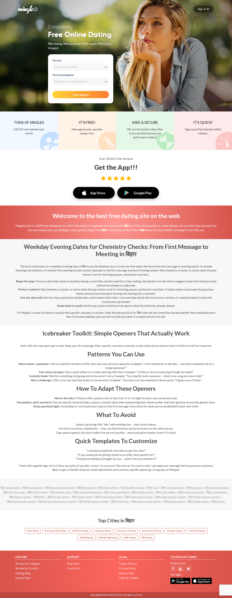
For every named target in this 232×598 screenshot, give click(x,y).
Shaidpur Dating (174, 530)
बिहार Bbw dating (86, 487)
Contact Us (73, 568)
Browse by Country (27, 568)
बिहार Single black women (139, 496)
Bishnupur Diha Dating (55, 530)
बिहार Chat (153, 487)
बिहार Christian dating (173, 487)
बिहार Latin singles (165, 492)
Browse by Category (27, 563)
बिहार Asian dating (32, 487)
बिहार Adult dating (10, 487)
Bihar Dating (33, 530)
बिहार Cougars (194, 487)
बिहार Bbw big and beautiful (60, 487)
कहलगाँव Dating (86, 537)
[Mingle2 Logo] (28, 9)
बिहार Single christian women (204, 496)
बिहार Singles (218, 501)
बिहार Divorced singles (217, 487)
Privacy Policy (127, 568)
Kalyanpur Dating (102, 530)
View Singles (81, 94)
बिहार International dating (88, 492)
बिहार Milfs (39, 496)
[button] (203, 8)
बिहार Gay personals (14, 492)
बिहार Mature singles (20, 496)
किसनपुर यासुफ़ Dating (108, 537)
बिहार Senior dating (82, 496)
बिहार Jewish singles (142, 492)
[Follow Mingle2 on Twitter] (188, 568)
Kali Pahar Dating (80, 530)
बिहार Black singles (108, 487)
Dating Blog (22, 573)
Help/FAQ (73, 563)
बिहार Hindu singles (38, 492)
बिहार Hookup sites (61, 492)
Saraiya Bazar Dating (151, 530)
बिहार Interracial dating (116, 492)
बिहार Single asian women (109, 496)
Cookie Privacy (128, 563)
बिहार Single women (198, 501)
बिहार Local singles (216, 492)
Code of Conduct (129, 577)
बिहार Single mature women (94, 501)
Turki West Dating (196, 530)
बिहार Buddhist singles (133, 487)
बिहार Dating (147, 537)
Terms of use (126, 573)
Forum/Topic (23, 577)
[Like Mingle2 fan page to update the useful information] (173, 568)
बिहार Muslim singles (58, 496)
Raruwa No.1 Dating (126, 530)
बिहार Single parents (174, 501)
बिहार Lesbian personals (191, 492)
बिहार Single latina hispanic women (57, 501)
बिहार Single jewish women (21, 501)
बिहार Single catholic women (170, 496)
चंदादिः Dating (130, 537)
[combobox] (80, 67)
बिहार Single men (120, 501)
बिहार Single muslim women (146, 501)
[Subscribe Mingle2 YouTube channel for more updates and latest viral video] (180, 568)
